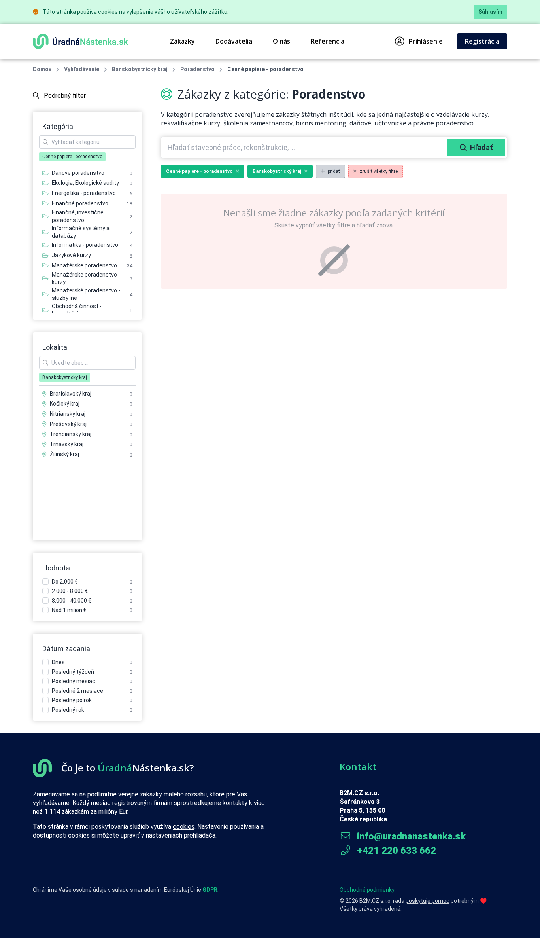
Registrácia (482, 41)
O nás (281, 41)
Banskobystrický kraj (140, 69)
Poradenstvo (197, 69)
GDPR (209, 890)
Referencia (327, 41)
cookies (183, 826)
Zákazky (182, 41)
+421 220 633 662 (395, 850)
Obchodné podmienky (367, 890)
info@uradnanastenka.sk (410, 836)
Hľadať (481, 147)
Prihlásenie (426, 41)
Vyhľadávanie (81, 69)
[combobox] (305, 147)
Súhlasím (490, 12)
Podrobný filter (64, 95)
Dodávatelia (233, 41)
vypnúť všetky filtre (323, 225)
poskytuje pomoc (427, 901)
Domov (42, 69)
